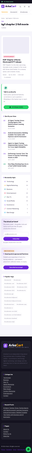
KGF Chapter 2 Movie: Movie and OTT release (12, 61)
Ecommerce (7, 387)
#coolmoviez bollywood (10, 297)
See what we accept (16, 267)
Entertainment (9, 56)
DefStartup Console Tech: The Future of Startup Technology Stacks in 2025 (18, 155)
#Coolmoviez (24, 12)
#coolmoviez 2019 (22, 283)
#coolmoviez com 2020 (10, 311)
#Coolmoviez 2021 (22, 287)
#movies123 (13, 12)
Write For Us (7, 434)
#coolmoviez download (10, 318)
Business (6, 380)
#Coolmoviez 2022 (9, 290)
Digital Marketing (8, 384)
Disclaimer (9, 449)
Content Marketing (9, 391)
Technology (7, 378)
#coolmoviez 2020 (9, 287)
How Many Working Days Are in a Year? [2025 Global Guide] (18, 165)
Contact (5, 396)
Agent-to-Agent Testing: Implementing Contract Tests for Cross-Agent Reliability (18, 145)
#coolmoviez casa (21, 304)
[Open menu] (29, 6)
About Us (6, 429)
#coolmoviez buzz (9, 304)
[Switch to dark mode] (24, 6)
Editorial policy (21, 449)
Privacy (3, 449)
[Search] (20, 6)
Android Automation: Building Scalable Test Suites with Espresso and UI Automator (18, 134)
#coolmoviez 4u (21, 290)
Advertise (6, 436)
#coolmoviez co (8, 308)
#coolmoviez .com (9, 283)
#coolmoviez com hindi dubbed (12, 315)
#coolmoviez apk (9, 294)
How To (5, 382)
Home (3, 18)
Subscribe (16, 239)
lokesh (4, 75)
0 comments (7, 77)
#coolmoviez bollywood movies (12, 301)
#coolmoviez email (9, 322)
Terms (14, 449)
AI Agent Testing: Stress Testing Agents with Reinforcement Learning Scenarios (16, 123)
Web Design (7, 389)
